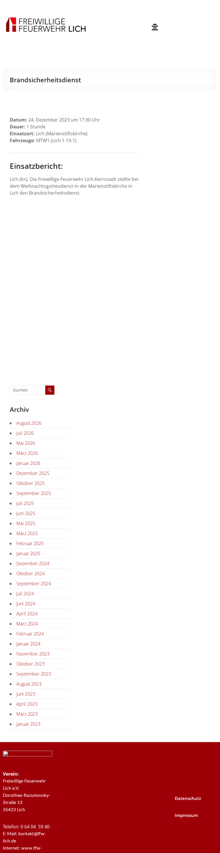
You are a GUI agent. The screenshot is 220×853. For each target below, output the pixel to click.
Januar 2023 (28, 724)
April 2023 (27, 704)
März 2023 (27, 714)
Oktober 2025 (30, 483)
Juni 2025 (25, 513)
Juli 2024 (25, 593)
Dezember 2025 (32, 473)
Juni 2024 (25, 603)
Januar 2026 (28, 463)
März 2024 (27, 624)
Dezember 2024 (32, 563)
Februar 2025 (30, 543)
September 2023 (33, 674)
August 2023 (29, 684)
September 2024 (33, 583)
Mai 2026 (25, 443)
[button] (154, 27)
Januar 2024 (28, 644)
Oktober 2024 (30, 573)
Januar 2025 (28, 553)
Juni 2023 (25, 694)
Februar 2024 (30, 634)
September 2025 (33, 493)
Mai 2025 (25, 523)
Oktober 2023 (30, 664)
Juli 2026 (25, 433)
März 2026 (27, 453)
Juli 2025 (25, 503)
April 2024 (27, 614)
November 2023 (33, 654)
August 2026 (29, 423)
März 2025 (27, 533)
